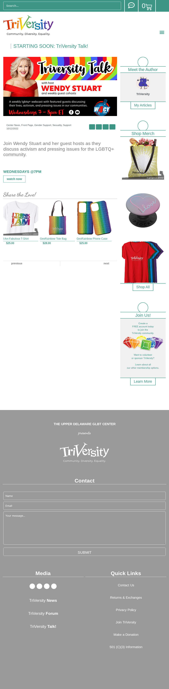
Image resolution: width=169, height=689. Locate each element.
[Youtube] (47, 586)
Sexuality (57, 125)
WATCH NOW (14, 179)
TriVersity (43, 600)
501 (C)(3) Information (126, 647)
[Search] (117, 6)
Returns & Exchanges (126, 597)
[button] (162, 32)
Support (67, 125)
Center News (13, 125)
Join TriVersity (126, 622)
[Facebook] (32, 586)
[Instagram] (54, 586)
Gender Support (42, 125)
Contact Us (126, 585)
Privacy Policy (126, 610)
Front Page (27, 125)
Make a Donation (126, 634)
